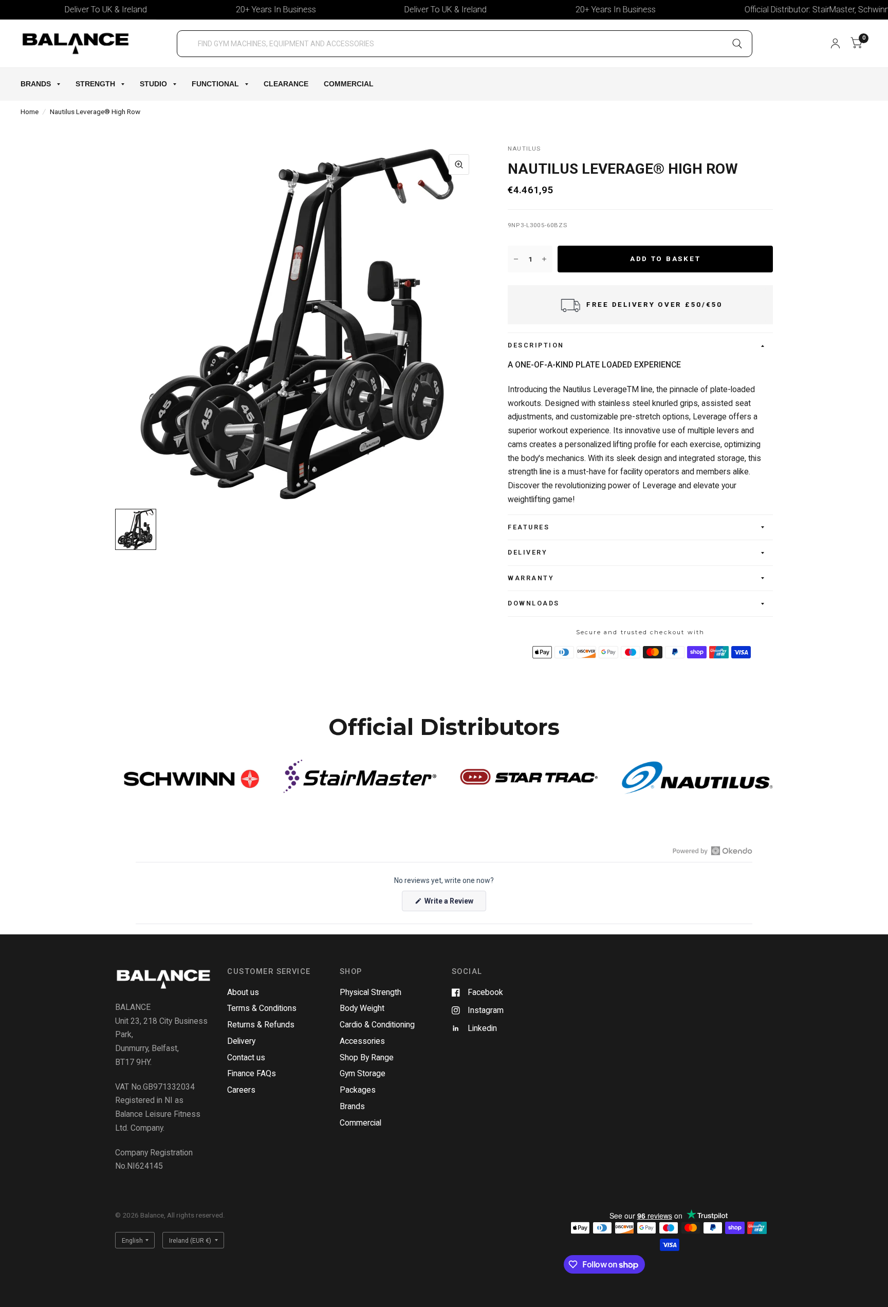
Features (528, 527)
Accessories (362, 1041)
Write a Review (450, 903)
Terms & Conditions (262, 1008)
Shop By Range (367, 1057)
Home (30, 111)
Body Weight (362, 1008)
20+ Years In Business (247, 9)
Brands (36, 84)
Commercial (349, 84)
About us (243, 992)
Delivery (527, 552)
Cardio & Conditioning (377, 1024)
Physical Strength (370, 992)
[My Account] (835, 43)
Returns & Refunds (260, 1024)
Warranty (531, 578)
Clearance (286, 84)
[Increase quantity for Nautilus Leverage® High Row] (544, 259)
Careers (241, 1090)
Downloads (534, 603)
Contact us (246, 1057)
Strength (95, 84)
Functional (215, 84)
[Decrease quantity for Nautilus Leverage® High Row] (516, 259)
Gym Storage (362, 1073)
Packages (358, 1090)
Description (536, 345)
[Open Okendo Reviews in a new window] (712, 850)
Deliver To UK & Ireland (77, 9)
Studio (153, 84)
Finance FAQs (251, 1073)
